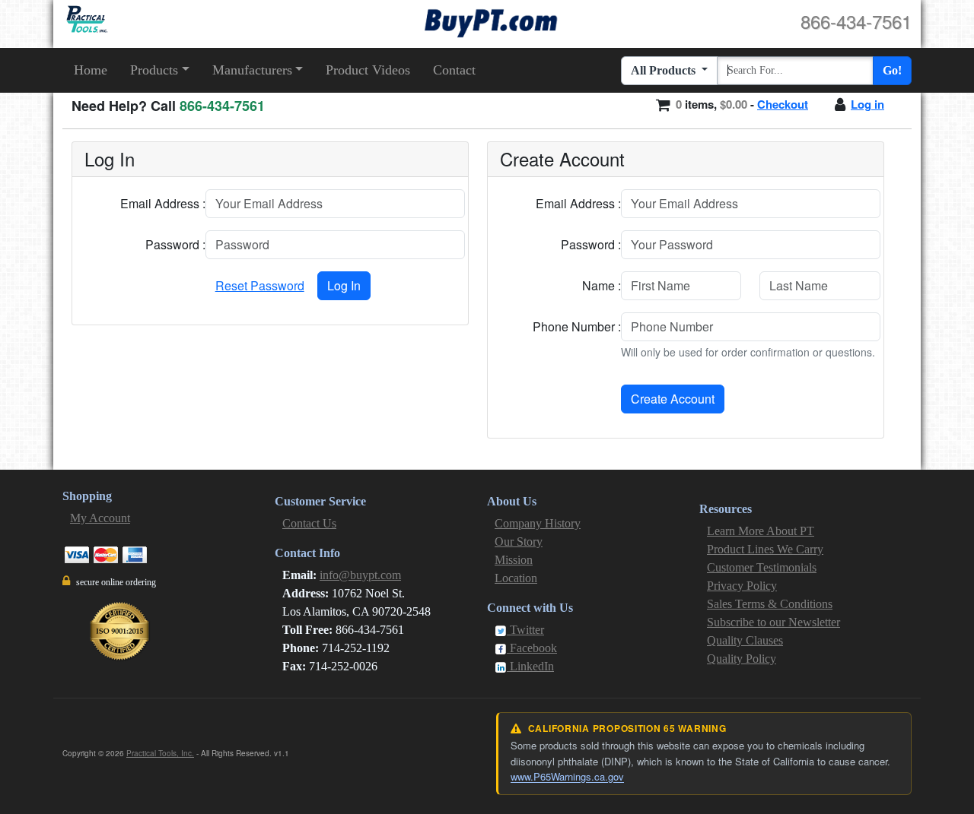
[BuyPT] (491, 21)
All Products (665, 70)
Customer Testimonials (761, 567)
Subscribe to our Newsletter (773, 622)
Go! (892, 70)
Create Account (673, 398)
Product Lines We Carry (765, 549)
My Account (100, 518)
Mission (514, 559)
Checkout (782, 104)
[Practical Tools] (85, 19)
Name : (601, 285)
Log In (344, 285)
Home (90, 70)
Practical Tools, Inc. (160, 753)
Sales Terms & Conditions (769, 603)
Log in (867, 104)
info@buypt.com (360, 575)
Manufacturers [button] (252, 70)
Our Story (519, 541)
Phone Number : (577, 326)
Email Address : (162, 203)
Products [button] (154, 70)
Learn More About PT (760, 530)
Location (516, 578)
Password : (175, 244)
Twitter (525, 629)
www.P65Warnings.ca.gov (567, 776)
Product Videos (368, 70)
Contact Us (309, 523)
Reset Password (259, 285)
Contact (454, 70)
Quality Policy (741, 658)
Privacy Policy (742, 585)
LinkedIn (530, 666)
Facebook (532, 647)
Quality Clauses (745, 640)
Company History (538, 523)
